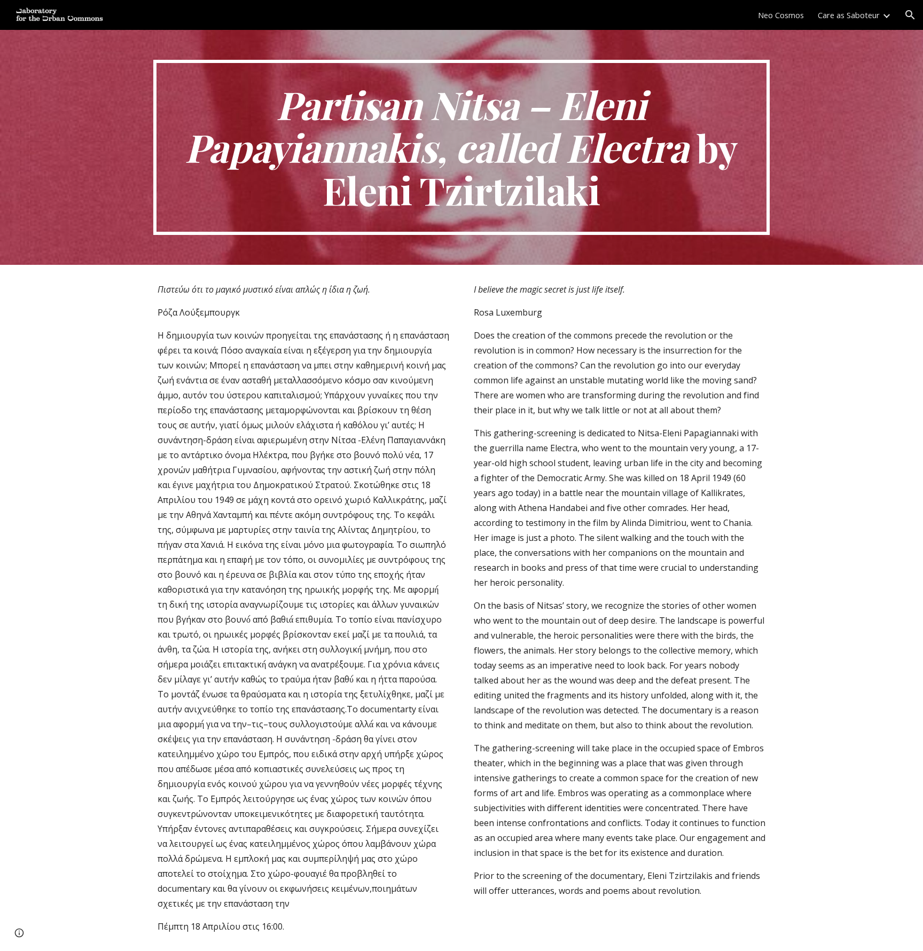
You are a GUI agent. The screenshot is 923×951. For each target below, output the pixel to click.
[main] (461, 147)
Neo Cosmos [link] (781, 15)
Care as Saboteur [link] (849, 15)
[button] (910, 15)
